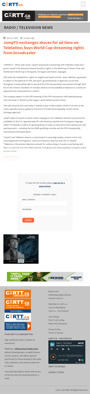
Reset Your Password (57, 323)
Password (26, 209)
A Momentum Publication (26, 348)
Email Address (28, 200)
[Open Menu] (83, 4)
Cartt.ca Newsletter (57, 307)
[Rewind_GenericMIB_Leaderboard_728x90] (45, 276)
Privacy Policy (54, 329)
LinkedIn (52, 372)
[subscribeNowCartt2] (18, 293)
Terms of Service (55, 332)
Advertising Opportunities (59, 294)
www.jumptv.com (11, 156)
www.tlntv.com (10, 160)
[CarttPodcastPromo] (18, 317)
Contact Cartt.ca (55, 298)
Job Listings (53, 316)
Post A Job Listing (56, 320)
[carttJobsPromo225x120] (18, 305)
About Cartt (53, 291)
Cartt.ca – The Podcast (58, 311)
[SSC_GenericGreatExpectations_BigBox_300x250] (21, 249)
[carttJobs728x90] (45, 16)
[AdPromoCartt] (18, 326)
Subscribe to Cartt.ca (57, 304)
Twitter (60, 372)
